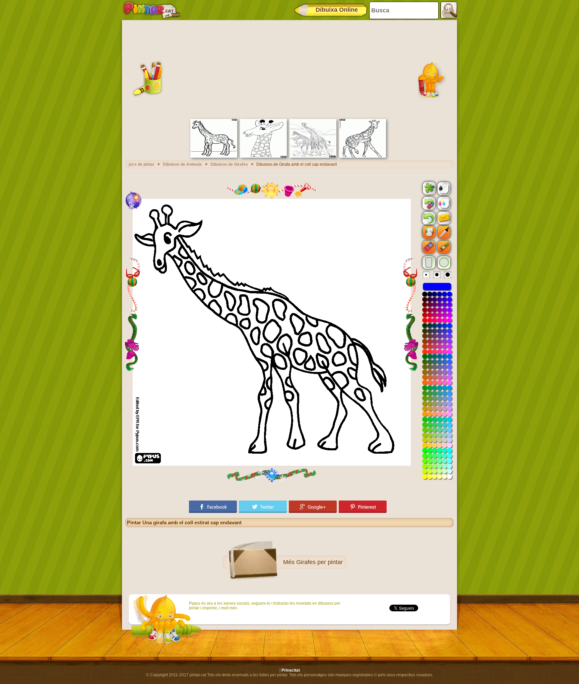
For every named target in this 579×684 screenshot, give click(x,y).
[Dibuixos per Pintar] (152, 10)
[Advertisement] (289, 69)
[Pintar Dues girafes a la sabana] (313, 156)
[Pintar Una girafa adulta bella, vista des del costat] (362, 156)
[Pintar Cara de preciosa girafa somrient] (263, 156)
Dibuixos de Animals (182, 164)
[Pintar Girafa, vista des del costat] (213, 156)
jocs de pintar (141, 164)
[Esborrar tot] (428, 203)
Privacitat (290, 670)
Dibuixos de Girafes (229, 164)
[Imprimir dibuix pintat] (443, 203)
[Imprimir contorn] (443, 187)
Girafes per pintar (319, 562)
